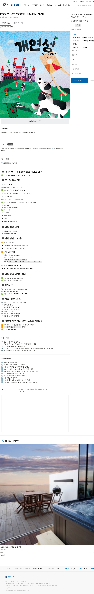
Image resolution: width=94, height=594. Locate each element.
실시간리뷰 (66, 5)
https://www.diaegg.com (16, 199)
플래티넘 (50, 5)
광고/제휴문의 (18, 568)
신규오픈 (35, 5)
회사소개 (9, 568)
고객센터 (82, 1)
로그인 (89, 1)
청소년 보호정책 (49, 568)
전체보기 (27, 5)
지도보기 (58, 5)
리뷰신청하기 (77, 80)
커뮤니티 (75, 1)
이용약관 (27, 568)
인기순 (42, 5)
